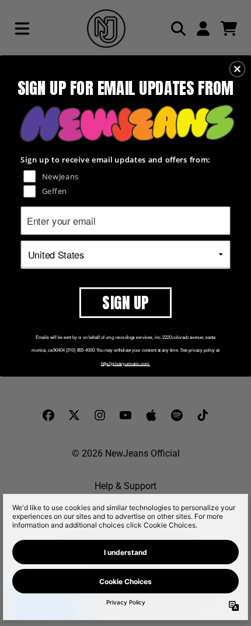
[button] (238, 69)
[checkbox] (126, 175)
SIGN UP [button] (125, 301)
